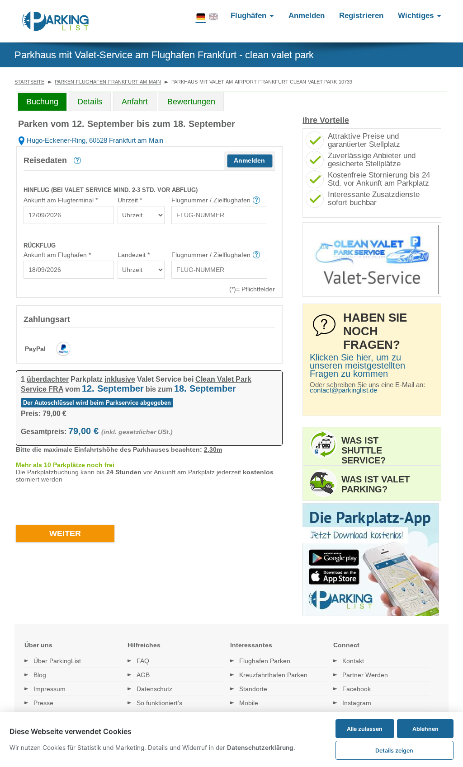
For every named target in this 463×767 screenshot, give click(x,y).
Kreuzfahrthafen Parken (273, 674)
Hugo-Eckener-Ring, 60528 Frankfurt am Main (94, 140)
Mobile (248, 702)
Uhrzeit (130, 200)
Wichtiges (417, 15)
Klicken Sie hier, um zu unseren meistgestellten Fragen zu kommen (357, 365)
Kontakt (353, 660)
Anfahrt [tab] (135, 101)
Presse (43, 702)
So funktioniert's (159, 702)
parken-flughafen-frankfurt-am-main (108, 81)
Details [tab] (89, 101)
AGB (143, 674)
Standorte (253, 688)
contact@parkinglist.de (343, 390)
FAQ (143, 660)
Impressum (49, 688)
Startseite (29, 81)
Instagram (356, 702)
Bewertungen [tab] (191, 101)
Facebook (356, 688)
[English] (213, 17)
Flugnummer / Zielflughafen (210, 200)
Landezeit (134, 254)
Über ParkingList (57, 660)
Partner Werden (365, 674)
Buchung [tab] (42, 101)
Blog (39, 674)
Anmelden (306, 15)
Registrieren (361, 15)
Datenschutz (154, 688)
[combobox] (69, 215)
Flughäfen (250, 15)
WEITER (65, 533)
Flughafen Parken (264, 660)
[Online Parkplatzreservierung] (55, 21)
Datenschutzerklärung (260, 747)
